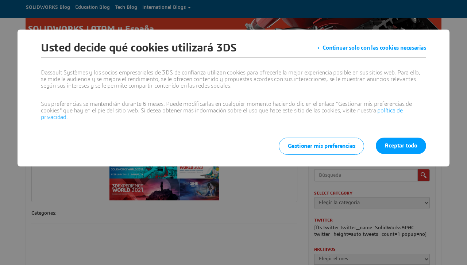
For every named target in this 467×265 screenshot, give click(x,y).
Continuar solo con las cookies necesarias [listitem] (374, 48)
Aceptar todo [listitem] (401, 146)
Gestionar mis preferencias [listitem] (321, 146)
